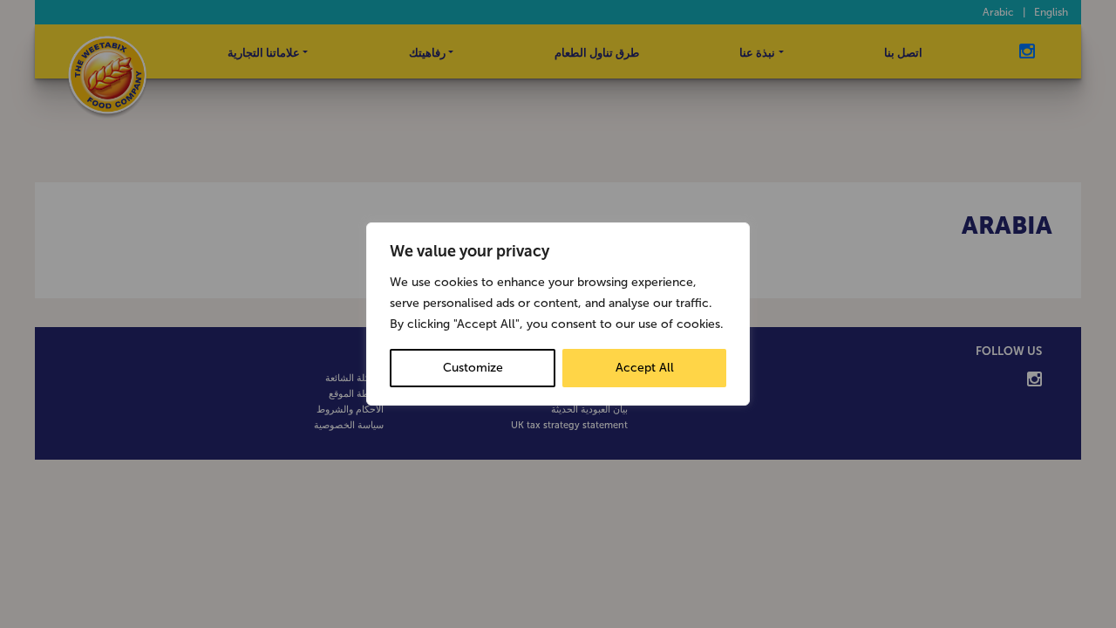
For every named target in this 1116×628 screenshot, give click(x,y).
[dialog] (558, 314)
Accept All (645, 367)
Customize (473, 367)
